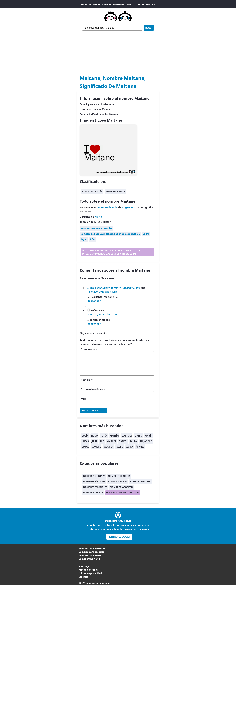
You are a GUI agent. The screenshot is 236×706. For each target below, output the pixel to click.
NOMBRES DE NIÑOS (124, 4)
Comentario (88, 349)
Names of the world (89, 558)
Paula (133, 441)
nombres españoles (95, 487)
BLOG (141, 4)
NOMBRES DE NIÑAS (100, 4)
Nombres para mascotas (91, 548)
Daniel (123, 441)
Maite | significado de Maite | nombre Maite (113, 287)
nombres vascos (115, 191)
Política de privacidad (90, 573)
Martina (126, 435)
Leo (102, 441)
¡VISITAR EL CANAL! (119, 536)
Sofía (104, 435)
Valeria (111, 441)
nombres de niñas (94, 475)
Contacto (83, 576)
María (148, 435)
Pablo (119, 446)
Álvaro (140, 446)
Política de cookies (88, 569)
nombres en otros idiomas (122, 492)
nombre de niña (108, 207)
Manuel (96, 446)
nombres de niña (92, 191)
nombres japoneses (122, 487)
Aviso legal (84, 566)
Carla (129, 446)
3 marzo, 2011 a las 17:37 (102, 314)
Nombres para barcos (90, 555)
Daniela (108, 446)
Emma (85, 446)
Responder (94, 300)
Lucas (85, 441)
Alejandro (146, 441)
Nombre (86, 380)
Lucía (85, 435)
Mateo (138, 435)
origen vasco (129, 207)
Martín (114, 435)
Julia (94, 441)
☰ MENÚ (150, 4)
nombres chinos (93, 492)
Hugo (94, 435)
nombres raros (117, 481)
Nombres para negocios (91, 551)
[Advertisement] (118, 51)
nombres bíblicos (94, 481)
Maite (98, 216)
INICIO (83, 4)
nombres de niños (119, 475)
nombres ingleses (141, 481)
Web (83, 398)
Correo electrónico (92, 389)
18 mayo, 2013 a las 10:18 (102, 291)
